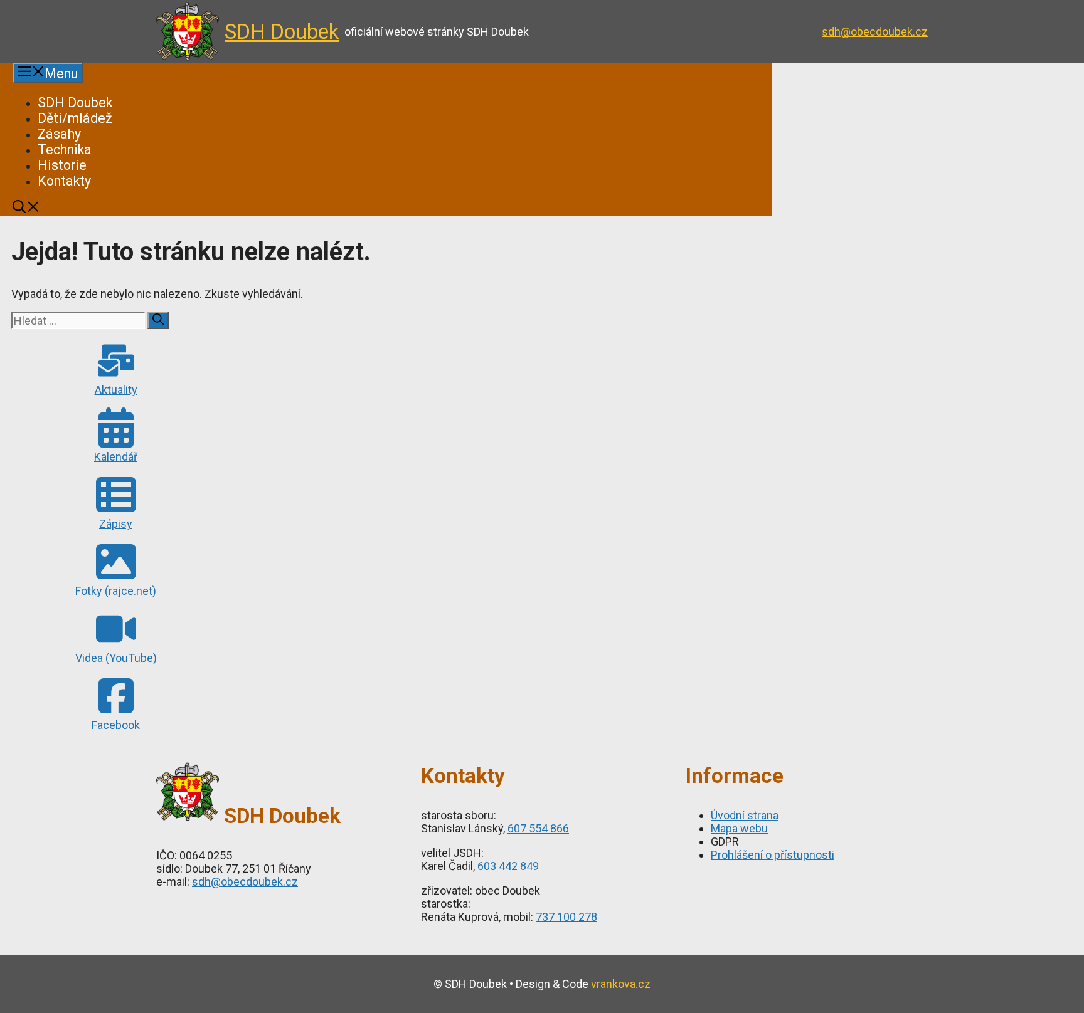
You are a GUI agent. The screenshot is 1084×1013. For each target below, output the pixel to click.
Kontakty (64, 181)
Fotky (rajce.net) (115, 590)
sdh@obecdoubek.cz (875, 31)
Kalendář (115, 456)
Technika (65, 149)
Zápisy (115, 523)
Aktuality (116, 389)
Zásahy (59, 134)
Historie (62, 165)
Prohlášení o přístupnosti (772, 854)
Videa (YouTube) (116, 657)
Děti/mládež (75, 118)
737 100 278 (566, 916)
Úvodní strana (744, 815)
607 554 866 (538, 828)
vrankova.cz (621, 983)
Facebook (116, 725)
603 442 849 (508, 866)
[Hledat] (158, 320)
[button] (26, 208)
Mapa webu (739, 828)
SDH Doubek (282, 31)
